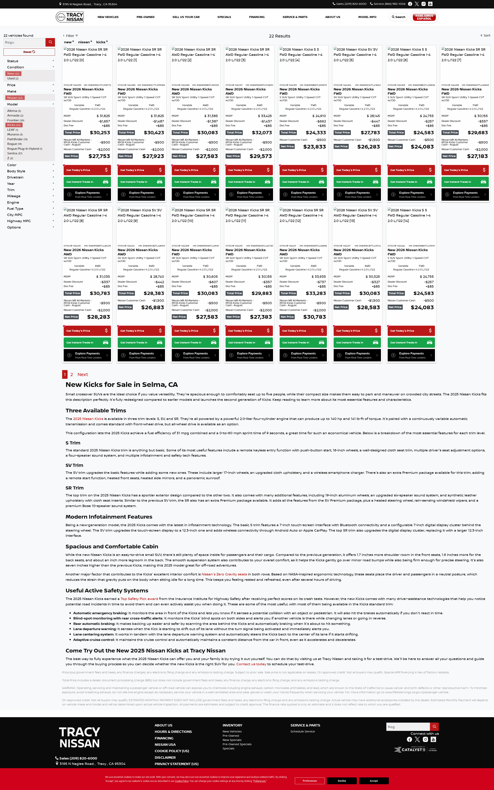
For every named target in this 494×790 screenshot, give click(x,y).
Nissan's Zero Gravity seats (224, 574)
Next (83, 374)
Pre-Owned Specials (237, 744)
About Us (164, 725)
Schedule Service (303, 731)
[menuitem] (30, 73)
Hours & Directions (173, 732)
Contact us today (251, 663)
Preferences (310, 781)
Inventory (232, 725)
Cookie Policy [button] (182, 781)
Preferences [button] (260, 781)
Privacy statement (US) (177, 764)
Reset (27, 52)
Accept (374, 781)
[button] (108, 17)
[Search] (50, 42)
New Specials (232, 740)
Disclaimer (165, 757)
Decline (342, 781)
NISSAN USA (165, 745)
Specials (228, 748)
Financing (164, 738)
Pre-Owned (231, 736)
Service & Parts (305, 725)
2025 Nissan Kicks (88, 418)
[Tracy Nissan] (69, 16)
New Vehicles (232, 731)
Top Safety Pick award (139, 598)
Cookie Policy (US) (172, 751)
